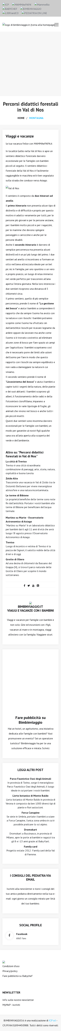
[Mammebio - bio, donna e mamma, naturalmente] (42, 4)
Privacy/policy (9, 971)
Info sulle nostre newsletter (18, 999)
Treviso (10, 542)
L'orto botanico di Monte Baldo (30, 795)
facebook (21, 934)
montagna (36, 118)
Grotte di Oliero (15, 559)
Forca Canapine (31, 812)
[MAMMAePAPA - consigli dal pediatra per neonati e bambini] (21, 4)
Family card (30, 846)
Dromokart (30, 829)
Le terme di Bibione (17, 495)
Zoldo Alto (12, 478)
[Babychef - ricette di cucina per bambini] (9, 8)
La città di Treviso (16, 461)
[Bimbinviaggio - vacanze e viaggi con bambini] (30, 8)
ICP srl (52, 1020)
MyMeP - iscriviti (11, 1004)
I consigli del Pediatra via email (30, 877)
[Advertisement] (30, 63)
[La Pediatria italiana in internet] (34, 12)
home (21, 118)
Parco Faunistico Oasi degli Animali (30, 778)
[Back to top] (53, 1023)
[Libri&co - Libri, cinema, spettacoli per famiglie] (10, 12)
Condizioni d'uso (11, 966)
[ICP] (5, 4)
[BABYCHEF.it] (3, 961)
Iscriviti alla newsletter (19, 888)
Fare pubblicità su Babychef (17, 976)
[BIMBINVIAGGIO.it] (30, 602)
